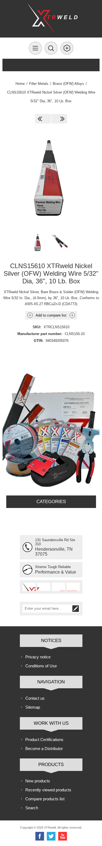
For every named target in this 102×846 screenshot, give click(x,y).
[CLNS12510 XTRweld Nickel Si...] (43, 118)
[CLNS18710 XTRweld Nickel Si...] (59, 118)
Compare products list (44, 799)
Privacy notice (38, 657)
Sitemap (32, 707)
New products (37, 781)
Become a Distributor (44, 748)
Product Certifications (44, 739)
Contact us (35, 698)
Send (76, 609)
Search (31, 807)
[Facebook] (39, 836)
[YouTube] (62, 836)
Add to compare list (51, 315)
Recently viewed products (48, 790)
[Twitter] (51, 836)
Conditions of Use (41, 666)
